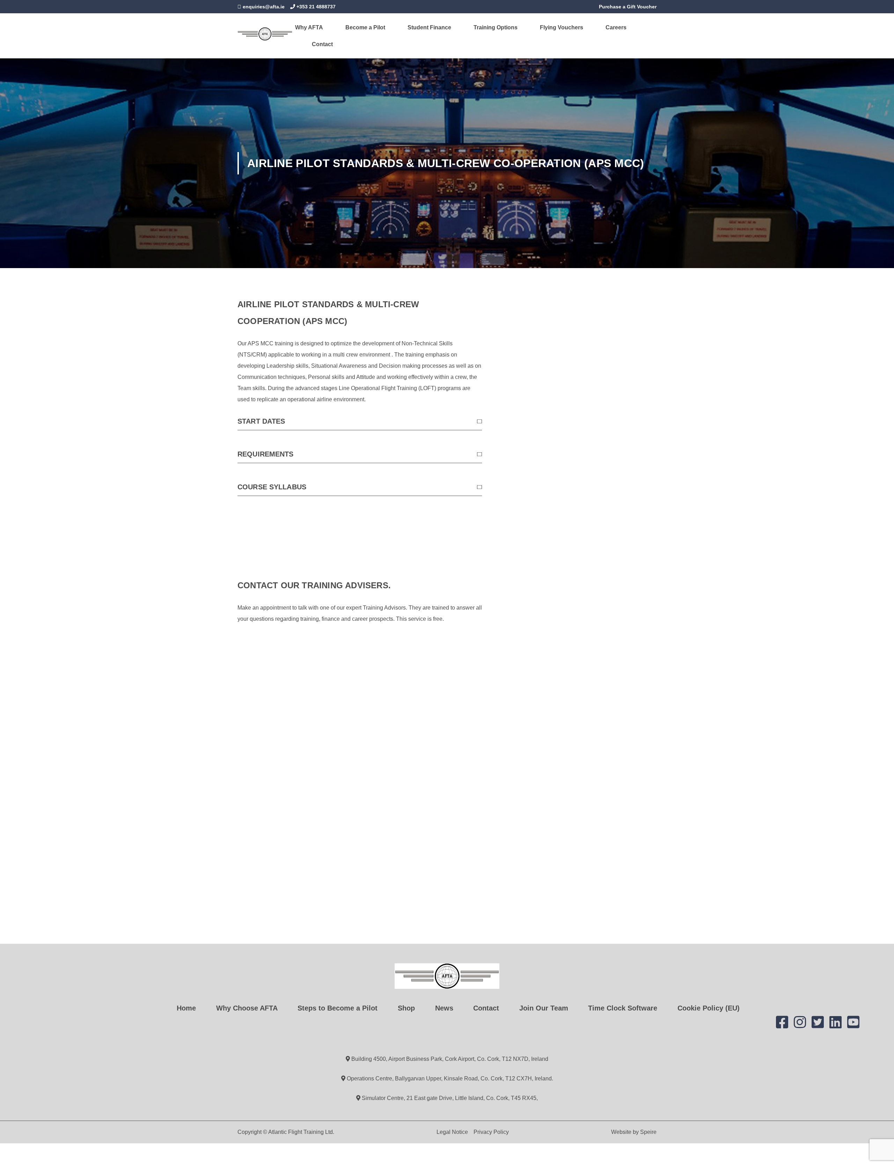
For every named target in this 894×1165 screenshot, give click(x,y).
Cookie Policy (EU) (708, 1008)
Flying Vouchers (561, 27)
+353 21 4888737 (315, 6)
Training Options (496, 27)
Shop (406, 1008)
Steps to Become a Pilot (338, 1008)
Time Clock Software (622, 1008)
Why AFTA (309, 27)
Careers (616, 27)
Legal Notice (452, 1132)
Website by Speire (634, 1132)
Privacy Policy (491, 1132)
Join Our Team (543, 1008)
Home (186, 1008)
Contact (322, 44)
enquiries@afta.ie (264, 6)
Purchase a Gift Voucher (627, 6)
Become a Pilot (365, 27)
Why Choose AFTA (247, 1008)
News (444, 1008)
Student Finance (429, 27)
